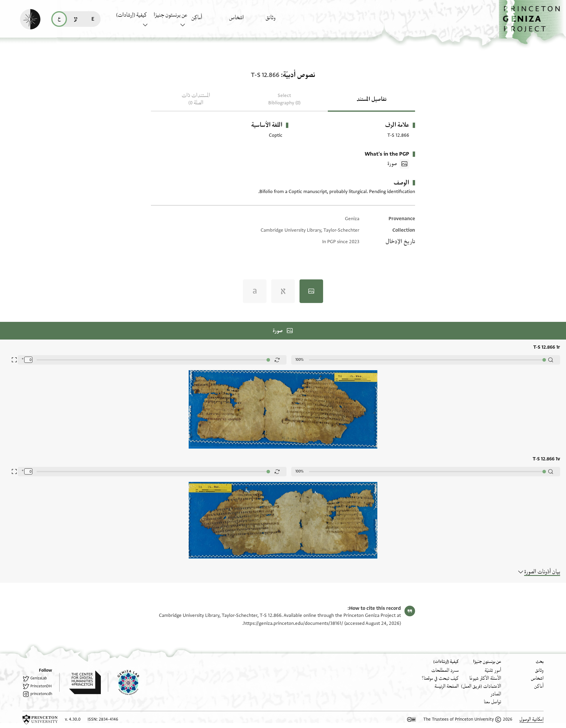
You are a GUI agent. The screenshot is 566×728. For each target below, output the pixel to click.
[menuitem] (283, 20)
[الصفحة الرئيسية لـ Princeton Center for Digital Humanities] (80, 682)
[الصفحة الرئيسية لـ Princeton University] (40, 719)
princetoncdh (41, 693)
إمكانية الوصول (531, 719)
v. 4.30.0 (72, 719)
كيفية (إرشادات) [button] (131, 15)
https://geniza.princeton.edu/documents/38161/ (293, 623)
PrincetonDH (41, 686)
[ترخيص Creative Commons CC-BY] (411, 719)
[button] (532, 22)
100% (299, 359)
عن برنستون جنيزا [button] (170, 15)
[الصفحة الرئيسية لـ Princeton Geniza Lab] (123, 682)
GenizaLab (38, 678)
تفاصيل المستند (371, 99)
